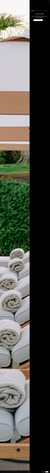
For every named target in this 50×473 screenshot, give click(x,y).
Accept (47, 471)
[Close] (49, 471)
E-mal (34, 18)
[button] (48, 1)
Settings (43, 471)
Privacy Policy (29, 471)
